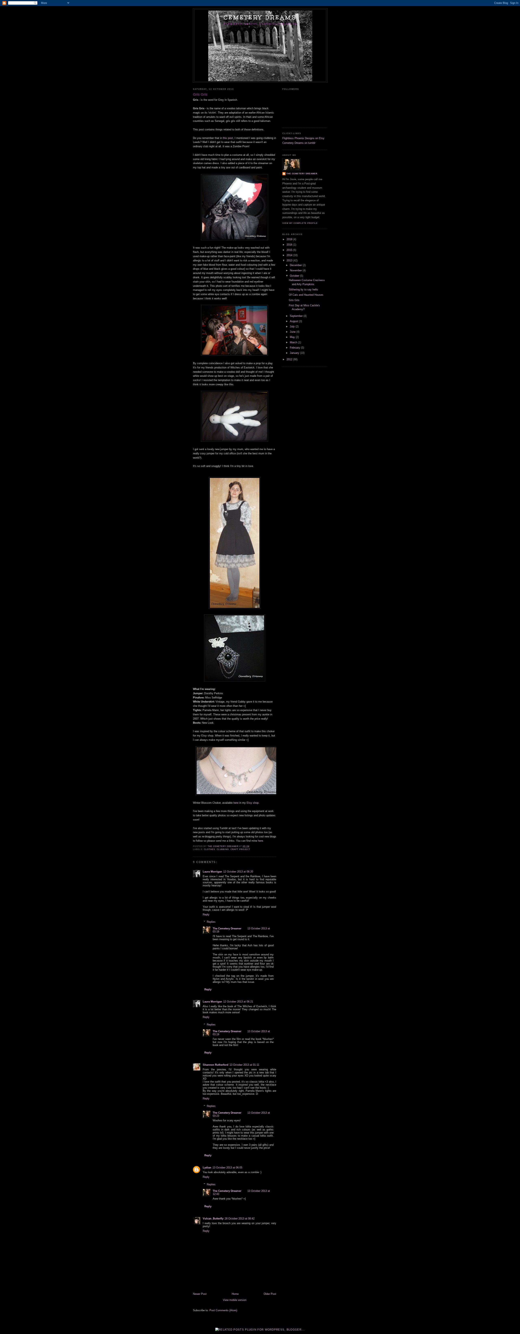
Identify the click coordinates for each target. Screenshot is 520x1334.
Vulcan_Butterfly (213, 1218)
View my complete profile (300, 223)
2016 (290, 244)
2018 (290, 239)
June (293, 331)
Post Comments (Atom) (223, 1310)
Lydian (207, 1167)
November (296, 270)
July (293, 326)
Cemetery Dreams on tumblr (298, 142)
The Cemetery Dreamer (227, 928)
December (296, 265)
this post (228, 138)
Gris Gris (294, 300)
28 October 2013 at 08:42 (240, 1218)
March (294, 342)
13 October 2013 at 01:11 (244, 1064)
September (296, 315)
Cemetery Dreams (260, 17)
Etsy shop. (253, 802)
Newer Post (200, 1293)
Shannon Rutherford (215, 1064)
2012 (290, 359)
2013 (290, 260)
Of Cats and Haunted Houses (306, 294)
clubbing (223, 849)
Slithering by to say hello (303, 289)
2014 (290, 255)
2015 (290, 249)
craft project (240, 849)
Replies (211, 921)
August (294, 321)
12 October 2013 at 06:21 (238, 1001)
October (295, 275)
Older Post (270, 1293)
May (293, 337)
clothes (209, 849)
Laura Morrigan (212, 871)
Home (235, 1293)
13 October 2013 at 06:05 (227, 1167)
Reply (206, 914)
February (295, 347)
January (295, 352)
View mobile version (234, 1300)
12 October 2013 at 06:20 (238, 871)
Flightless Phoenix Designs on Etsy (303, 138)
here (235, 802)
